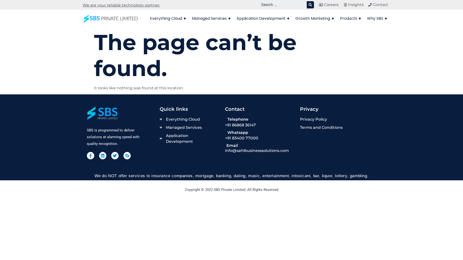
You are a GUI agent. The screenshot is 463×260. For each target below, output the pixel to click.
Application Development (263, 18)
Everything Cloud (168, 18)
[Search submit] (310, 4)
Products (350, 18)
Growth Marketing (314, 18)
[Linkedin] (103, 155)
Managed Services (211, 18)
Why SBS (377, 18)
